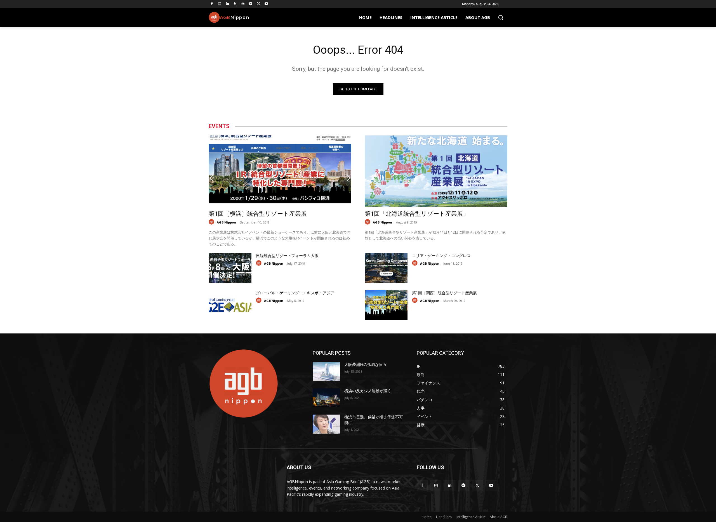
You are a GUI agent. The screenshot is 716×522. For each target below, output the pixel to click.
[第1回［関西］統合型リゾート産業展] (386, 305)
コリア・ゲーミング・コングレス (441, 255)
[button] (500, 17)
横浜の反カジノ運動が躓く (367, 391)
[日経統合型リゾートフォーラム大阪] (230, 268)
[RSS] (235, 4)
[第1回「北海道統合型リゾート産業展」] (436, 171)
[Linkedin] (227, 4)
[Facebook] (212, 4)
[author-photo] (212, 222)
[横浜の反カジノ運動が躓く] (326, 397)
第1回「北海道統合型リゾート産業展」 (417, 213)
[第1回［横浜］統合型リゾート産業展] (280, 171)
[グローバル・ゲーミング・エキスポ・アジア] (230, 305)
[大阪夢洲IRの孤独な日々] (326, 371)
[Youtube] (266, 4)
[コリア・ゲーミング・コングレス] (386, 268)
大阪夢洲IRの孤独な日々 (365, 364)
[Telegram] (251, 4)
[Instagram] (219, 4)
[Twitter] (258, 4)
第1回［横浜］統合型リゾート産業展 (258, 213)
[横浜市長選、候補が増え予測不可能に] (326, 424)
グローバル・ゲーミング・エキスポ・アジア (295, 293)
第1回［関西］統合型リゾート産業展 (444, 293)
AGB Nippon (226, 222)
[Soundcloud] (243, 4)
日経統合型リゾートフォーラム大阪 (287, 255)
